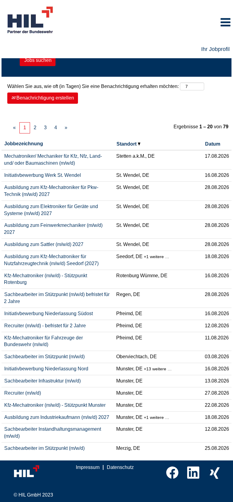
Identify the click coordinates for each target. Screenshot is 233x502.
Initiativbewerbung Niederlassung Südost (48, 313)
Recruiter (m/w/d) (22, 393)
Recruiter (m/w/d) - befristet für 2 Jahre (45, 325)
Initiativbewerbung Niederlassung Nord (46, 368)
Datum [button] (212, 144)
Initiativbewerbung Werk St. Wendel (42, 175)
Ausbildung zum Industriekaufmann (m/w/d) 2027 (56, 417)
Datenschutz (120, 467)
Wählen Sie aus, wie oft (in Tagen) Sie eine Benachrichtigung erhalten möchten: (93, 86)
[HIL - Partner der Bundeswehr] (30, 20)
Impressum (88, 467)
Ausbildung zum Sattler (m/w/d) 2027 (43, 244)
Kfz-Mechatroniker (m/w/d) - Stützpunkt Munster (55, 405)
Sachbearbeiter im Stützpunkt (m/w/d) (44, 356)
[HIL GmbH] (39, 471)
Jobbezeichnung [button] (23, 143)
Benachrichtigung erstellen (44, 97)
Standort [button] (127, 144)
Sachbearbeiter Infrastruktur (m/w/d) (42, 380)
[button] (155, 23)
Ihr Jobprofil (215, 49)
